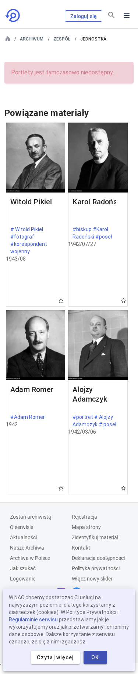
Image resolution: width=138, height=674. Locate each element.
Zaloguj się (83, 16)
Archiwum (31, 39)
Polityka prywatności (96, 568)
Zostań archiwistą (30, 517)
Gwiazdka (61, 300)
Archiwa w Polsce (30, 558)
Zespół (61, 39)
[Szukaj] (111, 15)
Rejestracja (84, 517)
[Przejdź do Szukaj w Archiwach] (13, 15)
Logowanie (22, 579)
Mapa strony (86, 527)
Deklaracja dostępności (98, 558)
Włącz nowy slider (92, 579)
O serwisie (21, 527)
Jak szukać (23, 568)
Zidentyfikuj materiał (95, 537)
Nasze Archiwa (27, 548)
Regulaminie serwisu (33, 619)
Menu (127, 15)
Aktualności (23, 537)
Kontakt (81, 548)
